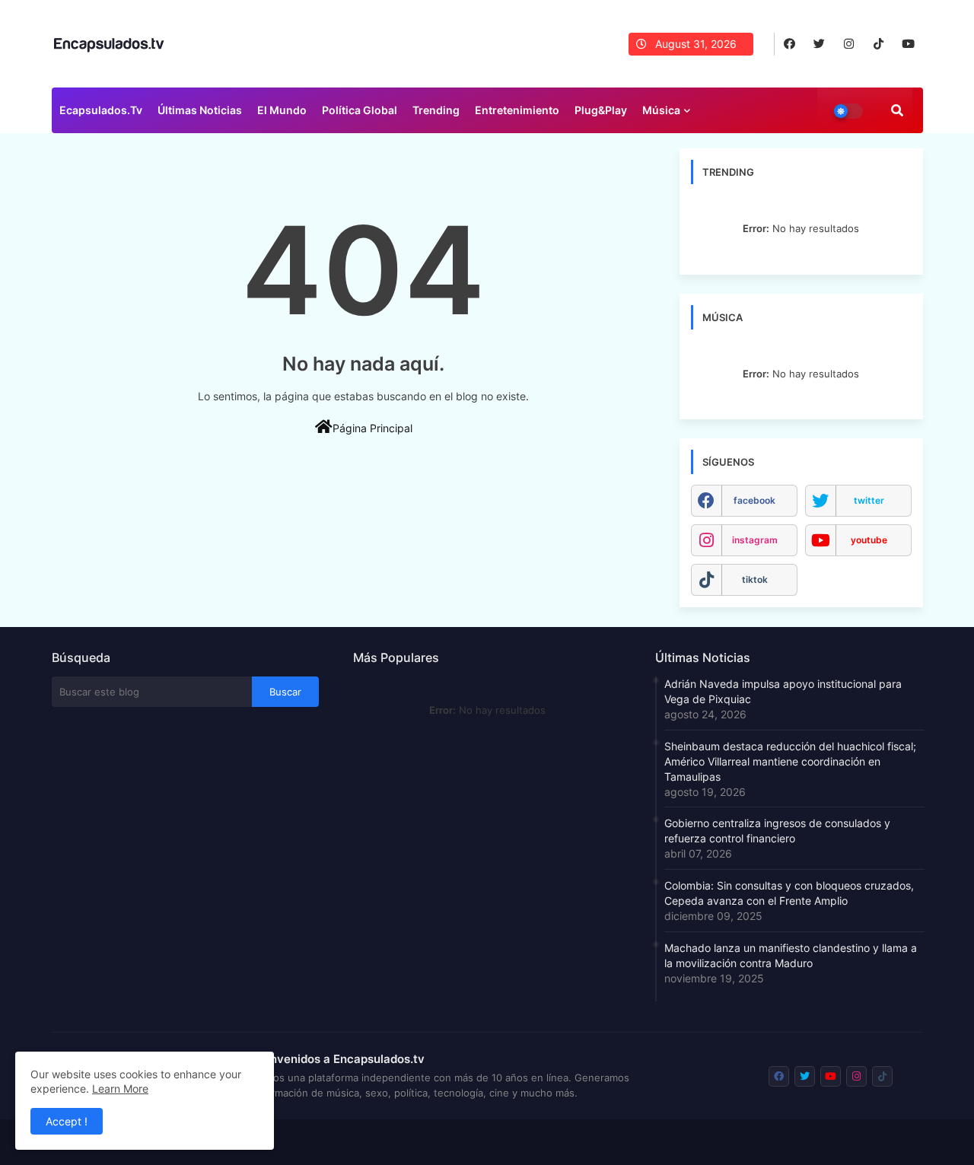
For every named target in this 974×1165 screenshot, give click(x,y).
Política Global (359, 109)
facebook (754, 500)
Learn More (120, 1088)
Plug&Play (601, 109)
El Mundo (282, 109)
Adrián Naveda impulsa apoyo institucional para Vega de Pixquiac (783, 691)
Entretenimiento (517, 109)
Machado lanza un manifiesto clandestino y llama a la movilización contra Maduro (790, 955)
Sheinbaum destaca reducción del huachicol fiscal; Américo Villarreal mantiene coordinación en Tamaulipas (790, 761)
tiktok (755, 579)
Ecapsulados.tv (100, 109)
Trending (436, 109)
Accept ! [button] (67, 1121)
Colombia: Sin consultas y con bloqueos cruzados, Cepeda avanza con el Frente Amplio (789, 893)
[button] (897, 110)
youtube (869, 540)
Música (661, 109)
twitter (869, 500)
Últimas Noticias (200, 109)
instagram (755, 540)
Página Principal (372, 428)
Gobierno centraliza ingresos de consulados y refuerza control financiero (777, 830)
